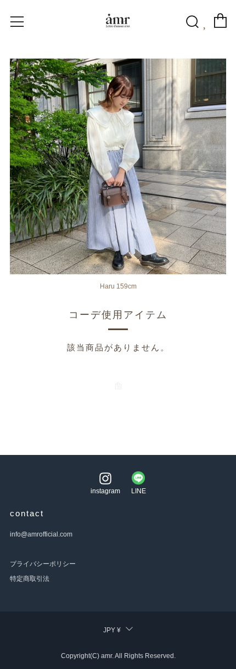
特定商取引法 (29, 579)
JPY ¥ (112, 630)
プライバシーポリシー (43, 564)
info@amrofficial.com (41, 534)
